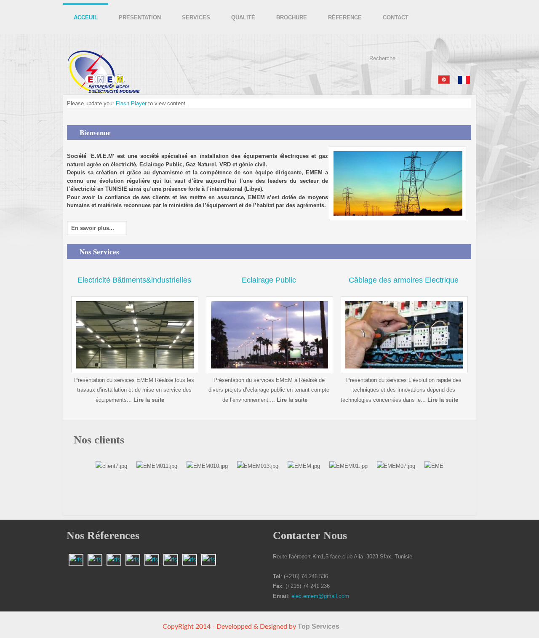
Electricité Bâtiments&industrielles (134, 280)
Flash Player (131, 103)
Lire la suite (148, 400)
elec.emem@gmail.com (320, 596)
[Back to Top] (467, 631)
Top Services (318, 626)
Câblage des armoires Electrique (404, 280)
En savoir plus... (92, 228)
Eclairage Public (269, 280)
